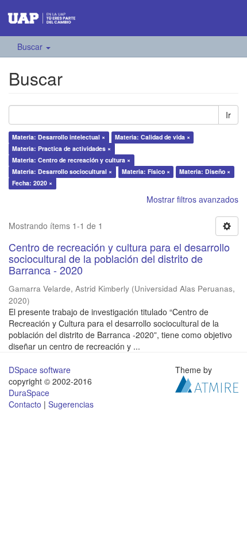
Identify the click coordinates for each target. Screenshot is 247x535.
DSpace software (40, 369)
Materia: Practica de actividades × (61, 148)
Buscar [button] (31, 46)
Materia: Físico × (146, 171)
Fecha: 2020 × (32, 183)
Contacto (25, 404)
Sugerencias (71, 404)
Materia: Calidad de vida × (152, 137)
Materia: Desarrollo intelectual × (58, 137)
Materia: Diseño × (204, 171)
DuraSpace (29, 392)
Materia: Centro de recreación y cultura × (71, 160)
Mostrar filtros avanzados (192, 199)
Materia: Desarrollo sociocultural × (62, 171)
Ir (228, 115)
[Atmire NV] (206, 382)
